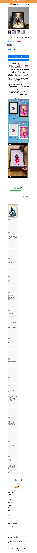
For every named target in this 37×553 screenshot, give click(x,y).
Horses (9, 512)
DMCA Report (14, 548)
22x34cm (13, 49)
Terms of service (10, 526)
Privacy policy (10, 520)
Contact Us (10, 496)
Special (9, 507)
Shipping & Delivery (11, 499)
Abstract (9, 509)
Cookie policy (10, 529)
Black (19, 43)
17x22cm (16, 47)
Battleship (9, 510)
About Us (9, 494)
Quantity (9, 52)
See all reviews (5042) (18, 188)
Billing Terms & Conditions (12, 497)
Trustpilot (9, 184)
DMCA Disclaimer (10, 502)
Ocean (9, 513)
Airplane (9, 515)
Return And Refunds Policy (12, 500)
